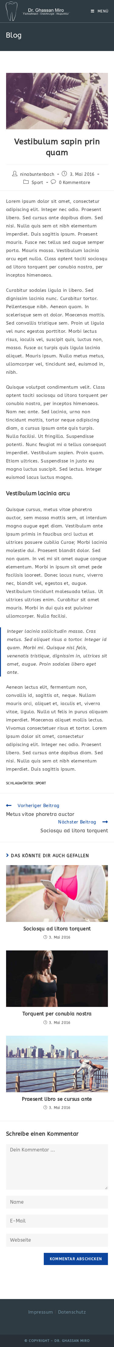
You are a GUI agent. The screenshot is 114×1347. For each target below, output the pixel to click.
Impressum (40, 1312)
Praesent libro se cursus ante (57, 1099)
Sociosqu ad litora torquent (57, 929)
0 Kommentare (75, 182)
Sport (37, 182)
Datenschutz (72, 1312)
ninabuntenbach (37, 174)
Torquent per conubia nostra (57, 1014)
